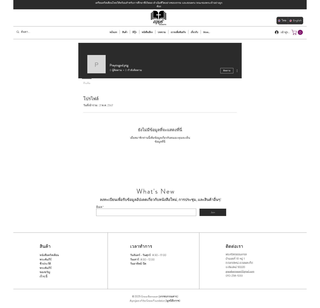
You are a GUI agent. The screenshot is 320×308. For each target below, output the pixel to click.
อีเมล (99, 207)
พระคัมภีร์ (46, 259)
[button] (298, 32)
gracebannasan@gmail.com (240, 271)
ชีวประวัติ (45, 264)
